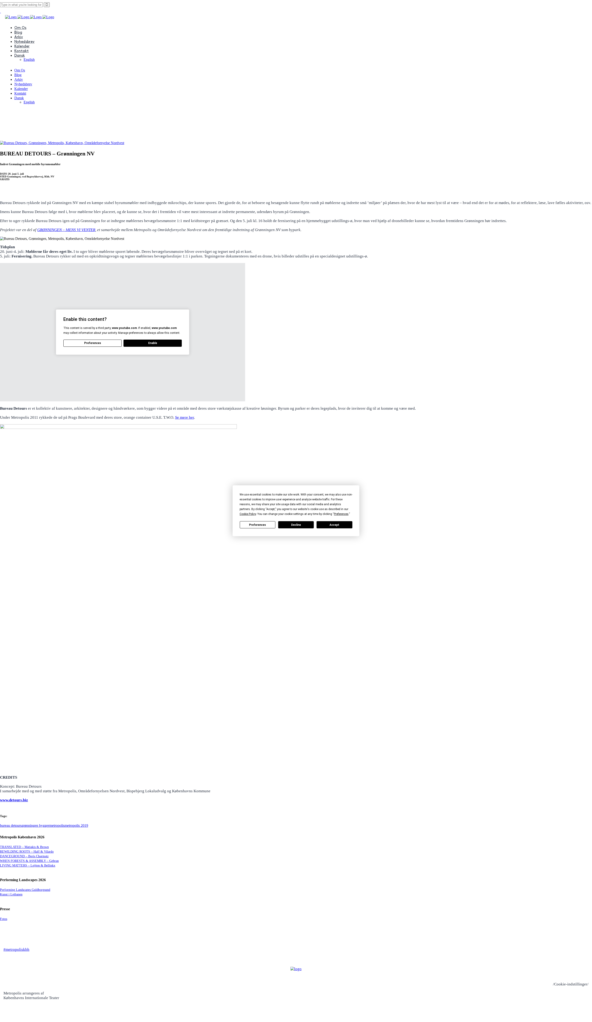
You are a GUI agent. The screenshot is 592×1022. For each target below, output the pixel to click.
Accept (334, 524)
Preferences (257, 524)
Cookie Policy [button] (248, 514)
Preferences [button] (341, 514)
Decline (296, 524)
